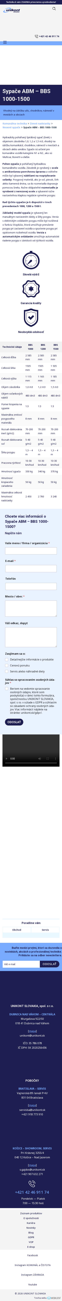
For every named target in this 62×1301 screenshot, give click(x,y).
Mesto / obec (15, 596)
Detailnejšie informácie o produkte (32, 659)
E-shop (31, 1246)
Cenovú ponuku (20, 665)
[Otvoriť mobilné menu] (5, 42)
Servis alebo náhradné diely (27, 671)
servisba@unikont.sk (32, 1110)
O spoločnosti (31, 1218)
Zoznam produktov (31, 1213)
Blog (31, 1232)
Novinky (31, 1227)
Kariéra (31, 1223)
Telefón (10, 578)
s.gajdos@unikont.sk (32, 1169)
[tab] (16, 930)
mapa (32, 1105)
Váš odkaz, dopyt (16, 623)
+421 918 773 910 (32, 1114)
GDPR (31, 1237)
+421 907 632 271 (32, 1174)
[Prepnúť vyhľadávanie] (52, 8)
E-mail (10, 561)
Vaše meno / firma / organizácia (27, 543)
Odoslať (14, 722)
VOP (31, 1242)
